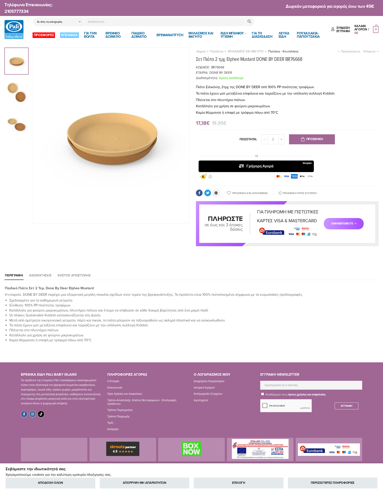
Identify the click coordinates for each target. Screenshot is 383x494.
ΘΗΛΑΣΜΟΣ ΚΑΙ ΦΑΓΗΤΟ (200, 35)
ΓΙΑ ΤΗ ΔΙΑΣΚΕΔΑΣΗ (262, 35)
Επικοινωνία (114, 387)
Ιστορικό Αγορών (204, 387)
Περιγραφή (14, 275)
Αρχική (201, 51)
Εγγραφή (346, 405)
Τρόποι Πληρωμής (118, 416)
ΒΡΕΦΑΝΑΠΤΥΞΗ (169, 35)
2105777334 (16, 11)
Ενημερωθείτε (342, 223)
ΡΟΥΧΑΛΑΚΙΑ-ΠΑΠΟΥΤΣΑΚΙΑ (308, 35)
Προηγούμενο (350, 51)
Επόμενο (369, 51)
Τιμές (110, 423)
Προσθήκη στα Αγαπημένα (250, 193)
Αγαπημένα (201, 400)
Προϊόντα (216, 51)
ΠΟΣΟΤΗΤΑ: (248, 139)
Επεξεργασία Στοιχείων (208, 394)
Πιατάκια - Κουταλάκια (283, 51)
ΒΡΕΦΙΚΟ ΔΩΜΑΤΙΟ (113, 35)
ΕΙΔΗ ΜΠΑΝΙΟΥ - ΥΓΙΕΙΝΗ (233, 35)
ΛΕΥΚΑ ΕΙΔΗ (284, 35)
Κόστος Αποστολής (74, 275)
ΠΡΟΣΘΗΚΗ (314, 139)
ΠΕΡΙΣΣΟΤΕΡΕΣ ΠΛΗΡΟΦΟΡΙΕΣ (332, 483)
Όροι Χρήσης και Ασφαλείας (124, 394)
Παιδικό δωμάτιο (139, 35)
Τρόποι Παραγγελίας (120, 410)
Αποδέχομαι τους (295, 394)
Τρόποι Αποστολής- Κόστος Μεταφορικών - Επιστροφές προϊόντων (141, 402)
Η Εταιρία (113, 381)
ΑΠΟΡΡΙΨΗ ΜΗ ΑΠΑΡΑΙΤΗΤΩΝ (144, 483)
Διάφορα (113, 429)
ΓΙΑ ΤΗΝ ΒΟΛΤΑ (90, 35)
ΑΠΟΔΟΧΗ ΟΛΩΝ (50, 483)
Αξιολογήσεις (40, 275)
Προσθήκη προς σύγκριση (299, 193)
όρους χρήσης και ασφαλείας (307, 394)
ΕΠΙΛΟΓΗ (238, 483)
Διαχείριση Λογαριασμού (209, 381)
